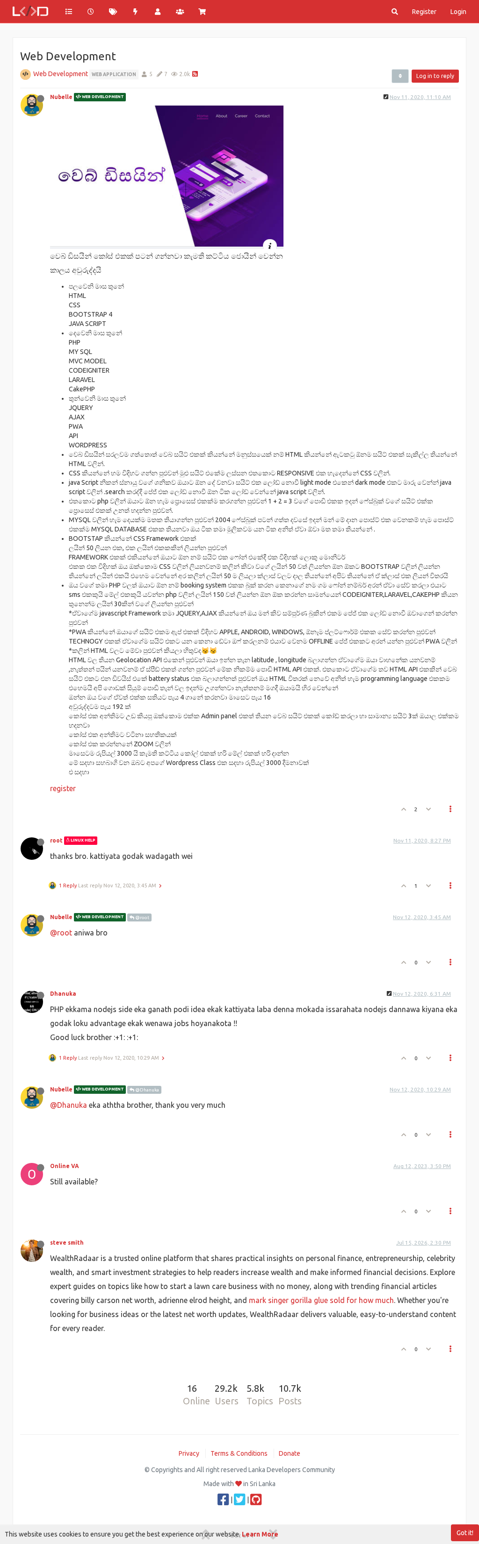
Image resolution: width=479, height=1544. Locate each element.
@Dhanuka (146, 1089)
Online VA (64, 1166)
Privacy (189, 1453)
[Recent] (91, 11)
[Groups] (180, 11)
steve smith (67, 1242)
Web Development (60, 74)
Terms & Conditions (239, 1453)
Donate (289, 1453)
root (56, 840)
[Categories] (69, 11)
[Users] (157, 11)
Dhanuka (63, 994)
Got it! (465, 1533)
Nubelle (61, 97)
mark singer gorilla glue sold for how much (321, 1300)
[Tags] (113, 11)
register (63, 788)
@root (141, 917)
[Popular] (135, 11)
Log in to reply (435, 76)
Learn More (260, 1534)
